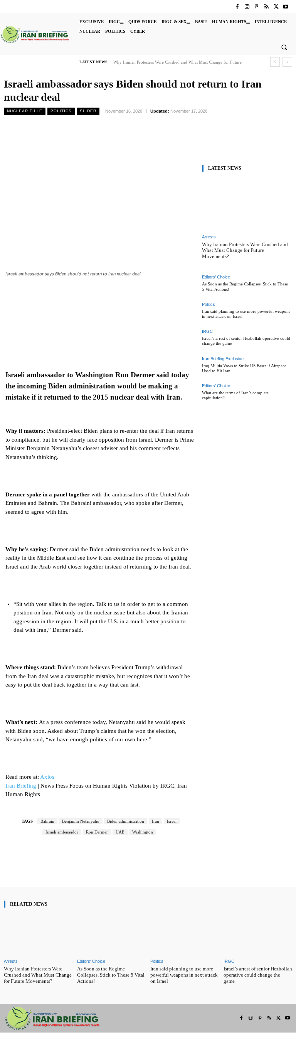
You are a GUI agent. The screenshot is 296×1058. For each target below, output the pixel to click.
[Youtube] (286, 7)
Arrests (209, 237)
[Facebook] (237, 7)
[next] (287, 62)
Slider (88, 111)
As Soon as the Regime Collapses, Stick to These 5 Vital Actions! (111, 975)
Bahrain (47, 821)
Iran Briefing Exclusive (223, 359)
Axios (47, 777)
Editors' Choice (216, 277)
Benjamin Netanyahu (80, 821)
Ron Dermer (97, 832)
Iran (155, 821)
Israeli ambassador (61, 832)
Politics (61, 111)
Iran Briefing (20, 786)
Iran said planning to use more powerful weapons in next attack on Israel (184, 975)
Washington (142, 832)
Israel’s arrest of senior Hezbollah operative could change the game (258, 975)
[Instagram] (247, 7)
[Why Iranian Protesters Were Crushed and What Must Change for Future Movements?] (246, 204)
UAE (120, 832)
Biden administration (125, 821)
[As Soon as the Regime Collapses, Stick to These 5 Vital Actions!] (111, 934)
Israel (172, 821)
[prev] (275, 62)
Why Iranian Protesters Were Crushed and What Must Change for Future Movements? (245, 250)
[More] (167, 865)
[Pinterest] (256, 7)
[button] (284, 47)
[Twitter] (276, 7)
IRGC (207, 331)
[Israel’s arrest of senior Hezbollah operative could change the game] (258, 934)
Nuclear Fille (24, 111)
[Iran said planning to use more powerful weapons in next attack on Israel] (184, 934)
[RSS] (266, 7)
